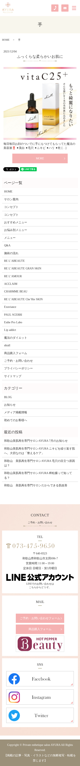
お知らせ (10, 404)
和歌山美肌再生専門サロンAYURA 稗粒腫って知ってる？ (38, 475)
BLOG (8, 397)
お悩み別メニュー (15, 230)
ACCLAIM (10, 283)
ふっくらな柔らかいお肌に (40, 56)
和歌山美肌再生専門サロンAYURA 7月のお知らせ (36, 440)
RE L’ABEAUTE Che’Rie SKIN (23, 299)
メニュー (10, 237)
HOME (5, 39)
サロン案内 (11, 199)
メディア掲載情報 (15, 412)
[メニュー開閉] (74, 8)
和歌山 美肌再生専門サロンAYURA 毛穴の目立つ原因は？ (39, 463)
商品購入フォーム (15, 353)
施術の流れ (11, 253)
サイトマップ (12, 376)
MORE (40, 158)
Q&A (7, 245)
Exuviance (10, 306)
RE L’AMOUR (13, 276)
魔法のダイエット (15, 337)
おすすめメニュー (15, 222)
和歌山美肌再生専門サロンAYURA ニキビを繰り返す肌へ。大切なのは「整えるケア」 (39, 451)
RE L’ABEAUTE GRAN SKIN (22, 268)
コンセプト (11, 207)
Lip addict (10, 329)
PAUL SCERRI (13, 314)
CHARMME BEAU (15, 291)
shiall (7, 345)
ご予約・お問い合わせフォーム (40, 618)
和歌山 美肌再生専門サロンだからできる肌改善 (35, 485)
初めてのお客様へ (15, 420)
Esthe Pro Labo (13, 322)
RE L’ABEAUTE (14, 260)
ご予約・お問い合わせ (18, 360)
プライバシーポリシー (18, 368)
